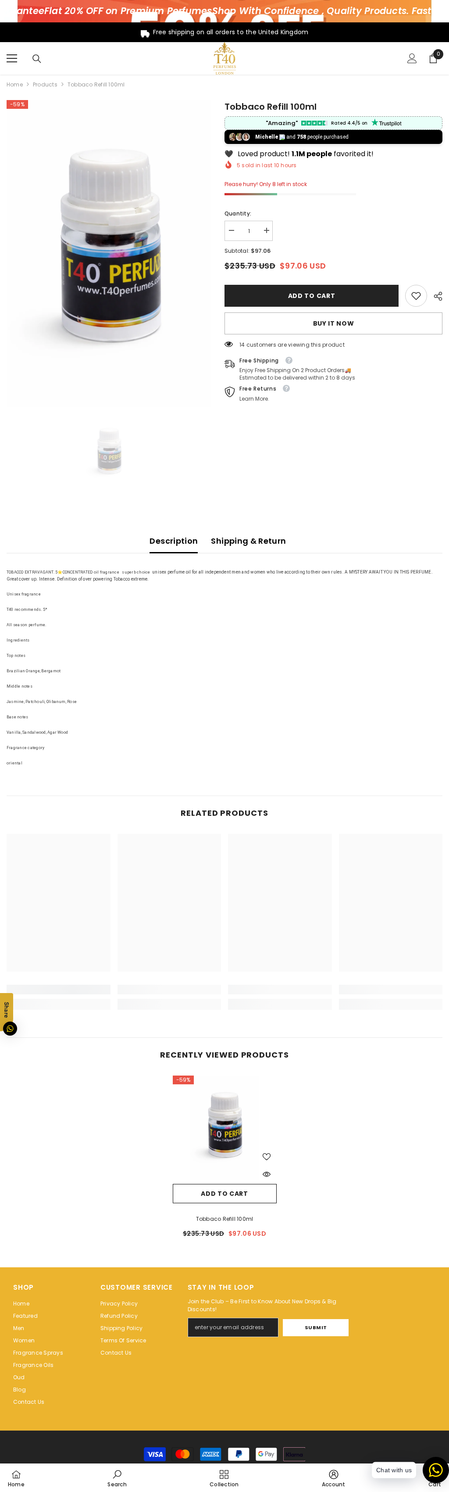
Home (15, 84)
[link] (416, 296)
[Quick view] (266, 1174)
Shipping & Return (248, 540)
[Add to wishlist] (266, 1156)
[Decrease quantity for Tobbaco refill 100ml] (231, 230)
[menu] (12, 58)
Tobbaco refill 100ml (224, 1219)
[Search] (37, 59)
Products (45, 84)
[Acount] (412, 58)
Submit (316, 1327)
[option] (109, 254)
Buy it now (333, 323)
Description (174, 540)
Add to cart (311, 295)
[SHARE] (434, 296)
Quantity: (237, 213)
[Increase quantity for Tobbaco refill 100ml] (266, 230)
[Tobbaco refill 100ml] (225, 1128)
